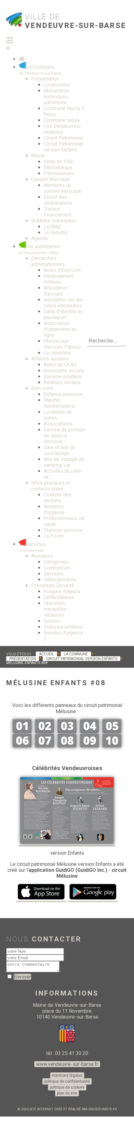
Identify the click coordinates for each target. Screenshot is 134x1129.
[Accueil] (21, 59)
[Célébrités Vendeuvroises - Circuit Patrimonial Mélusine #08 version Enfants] (67, 746)
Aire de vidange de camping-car (64, 462)
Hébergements (60, 580)
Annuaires (42, 556)
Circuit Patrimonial (63, 138)
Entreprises (56, 562)
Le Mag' (52, 227)
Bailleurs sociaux (62, 382)
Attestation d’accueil (56, 291)
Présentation (45, 79)
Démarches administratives (48, 261)
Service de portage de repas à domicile (64, 435)
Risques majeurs (62, 591)
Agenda (39, 238)
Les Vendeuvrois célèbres (62, 129)
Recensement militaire (59, 279)
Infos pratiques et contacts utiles (50, 486)
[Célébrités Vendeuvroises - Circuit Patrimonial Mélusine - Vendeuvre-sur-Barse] (67, 843)
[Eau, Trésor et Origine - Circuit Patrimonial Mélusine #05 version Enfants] (112, 731)
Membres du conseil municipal (62, 188)
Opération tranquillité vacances (55, 609)
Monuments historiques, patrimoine (56, 96)
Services (53, 574)
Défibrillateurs (59, 597)
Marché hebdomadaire (59, 403)
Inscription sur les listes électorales (63, 303)
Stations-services (63, 530)
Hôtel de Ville (58, 162)
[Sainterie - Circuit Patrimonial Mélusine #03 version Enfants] (67, 731)
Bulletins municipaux (53, 221)
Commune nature (62, 120)
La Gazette (55, 232)
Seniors (52, 621)
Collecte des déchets (57, 498)
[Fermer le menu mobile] (8, 48)
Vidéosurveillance (63, 627)
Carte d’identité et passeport (63, 314)
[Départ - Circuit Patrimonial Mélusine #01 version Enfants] (22, 731)
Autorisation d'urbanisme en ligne (60, 329)
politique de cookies (67, 1087)
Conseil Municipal (50, 179)
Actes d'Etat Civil (62, 270)
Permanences (59, 173)
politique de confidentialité (67, 1081)
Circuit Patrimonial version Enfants (63, 147)
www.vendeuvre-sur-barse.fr (67, 1064)
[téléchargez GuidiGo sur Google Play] (93, 898)
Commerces (57, 568)
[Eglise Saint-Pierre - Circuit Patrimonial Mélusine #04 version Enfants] (89, 731)
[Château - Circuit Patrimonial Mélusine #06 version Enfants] (22, 746)
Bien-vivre (42, 388)
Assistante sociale (64, 371)
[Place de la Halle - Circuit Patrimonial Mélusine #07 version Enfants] (44, 746)
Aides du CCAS (60, 365)
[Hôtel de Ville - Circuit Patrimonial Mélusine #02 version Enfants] (44, 731)
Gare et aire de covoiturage (59, 450)
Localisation (57, 85)
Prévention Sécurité (52, 585)
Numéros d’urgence (54, 509)
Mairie (38, 156)
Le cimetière (57, 353)
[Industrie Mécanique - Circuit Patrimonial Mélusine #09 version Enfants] (89, 746)
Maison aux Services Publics (62, 344)
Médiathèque (58, 167)
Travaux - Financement (57, 212)
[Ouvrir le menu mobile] (9, 40)
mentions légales (67, 1075)
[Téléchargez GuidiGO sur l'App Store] (41, 898)
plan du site (67, 1093)
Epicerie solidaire (63, 376)
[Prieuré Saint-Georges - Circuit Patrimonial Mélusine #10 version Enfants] (112, 746)
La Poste (54, 536)
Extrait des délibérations (58, 200)
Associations (58, 424)
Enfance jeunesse (63, 394)
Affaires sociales (50, 359)
